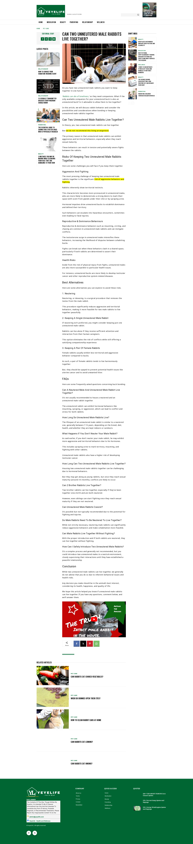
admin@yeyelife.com (36, 817)
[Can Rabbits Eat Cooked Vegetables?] (53, 675)
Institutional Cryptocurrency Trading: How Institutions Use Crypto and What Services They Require (146, 56)
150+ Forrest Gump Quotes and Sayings (153, 801)
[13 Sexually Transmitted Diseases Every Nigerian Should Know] (48, 86)
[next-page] (132, 103)
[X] (50, 39)
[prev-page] (129, 103)
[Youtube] (54, 39)
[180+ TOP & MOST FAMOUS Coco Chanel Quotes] (137, 794)
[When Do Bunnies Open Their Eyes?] (53, 697)
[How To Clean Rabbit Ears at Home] (53, 719)
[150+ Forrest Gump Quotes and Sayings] (137, 801)
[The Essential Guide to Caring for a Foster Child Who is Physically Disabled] (48, 115)
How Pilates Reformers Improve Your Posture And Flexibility (146, 43)
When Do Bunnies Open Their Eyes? (85, 698)
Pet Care (46, 28)
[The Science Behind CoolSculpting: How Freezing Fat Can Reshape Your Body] (132, 81)
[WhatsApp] (96, 644)
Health (146, 7)
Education (142, 50)
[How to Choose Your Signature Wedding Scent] (48, 59)
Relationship (43, 69)
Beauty (41, 154)
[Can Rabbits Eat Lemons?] (53, 740)
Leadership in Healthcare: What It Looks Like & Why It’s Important (149, 12)
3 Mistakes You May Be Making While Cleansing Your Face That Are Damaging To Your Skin (46, 159)
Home (38, 28)
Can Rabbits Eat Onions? (81, 763)
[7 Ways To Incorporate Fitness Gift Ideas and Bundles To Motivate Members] (132, 68)
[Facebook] (42, 39)
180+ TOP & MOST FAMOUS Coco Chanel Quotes (154, 794)
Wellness (141, 64)
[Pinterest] (90, 644)
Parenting (42, 124)
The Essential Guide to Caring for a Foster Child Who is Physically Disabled (48, 129)
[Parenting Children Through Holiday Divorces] (132, 93)
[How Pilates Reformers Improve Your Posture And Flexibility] (132, 42)
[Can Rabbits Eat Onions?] (53, 762)
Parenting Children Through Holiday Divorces (146, 95)
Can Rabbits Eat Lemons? (82, 741)
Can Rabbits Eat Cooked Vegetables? (87, 676)
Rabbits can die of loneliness (75, 96)
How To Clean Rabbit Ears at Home (86, 720)
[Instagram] (46, 39)
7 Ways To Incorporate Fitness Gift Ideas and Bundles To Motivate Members (145, 70)
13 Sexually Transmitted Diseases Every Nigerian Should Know (47, 100)
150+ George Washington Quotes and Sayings (154, 808)
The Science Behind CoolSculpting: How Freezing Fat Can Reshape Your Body (146, 82)
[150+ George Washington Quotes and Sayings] (137, 808)
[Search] (138, 14)
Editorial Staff (48, 33)
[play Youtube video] (94, 619)
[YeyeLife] (51, 11)
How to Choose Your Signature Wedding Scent (47, 72)
